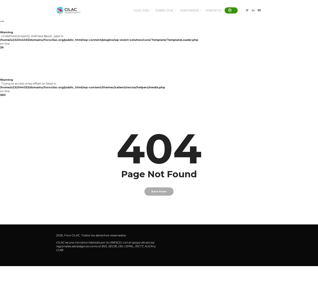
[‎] (231, 10)
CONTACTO (213, 10)
